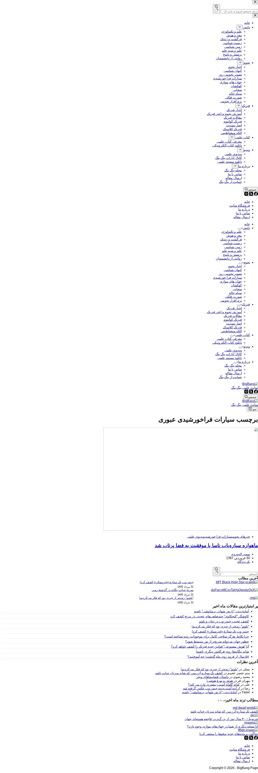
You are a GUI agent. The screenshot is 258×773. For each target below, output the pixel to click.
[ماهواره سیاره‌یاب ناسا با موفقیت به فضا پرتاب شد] (180, 529)
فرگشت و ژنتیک (231, 239)
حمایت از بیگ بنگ (230, 377)
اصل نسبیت (234, 323)
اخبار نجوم (235, 266)
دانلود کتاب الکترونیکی (227, 342)
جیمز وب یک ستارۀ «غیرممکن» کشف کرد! (167, 582)
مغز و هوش (234, 235)
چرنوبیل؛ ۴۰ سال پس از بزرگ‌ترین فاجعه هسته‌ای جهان (221, 719)
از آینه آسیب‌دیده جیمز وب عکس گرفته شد (211, 688)
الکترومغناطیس (231, 331)
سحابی (237, 289)
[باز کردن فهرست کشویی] (239, 229)
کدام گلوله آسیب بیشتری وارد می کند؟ (214, 684)
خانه (247, 201)
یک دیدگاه (243, 561)
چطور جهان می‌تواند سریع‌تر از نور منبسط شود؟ (217, 641)
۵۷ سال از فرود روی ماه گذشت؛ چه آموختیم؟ (218, 656)
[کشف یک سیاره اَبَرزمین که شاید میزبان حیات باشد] (245, 707)
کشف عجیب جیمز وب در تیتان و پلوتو (224, 621)
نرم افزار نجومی (231, 300)
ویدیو (246, 346)
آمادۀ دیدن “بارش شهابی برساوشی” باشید (221, 611)
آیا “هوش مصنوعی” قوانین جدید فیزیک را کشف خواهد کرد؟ (210, 646)
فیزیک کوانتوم (233, 319)
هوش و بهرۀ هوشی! (220, 680)
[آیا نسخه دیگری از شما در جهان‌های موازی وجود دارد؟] (251, 722)
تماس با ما (243, 213)
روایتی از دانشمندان (229, 258)
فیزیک (246, 304)
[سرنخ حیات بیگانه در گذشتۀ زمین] (234, 590)
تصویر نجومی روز (230, 274)
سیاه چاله (235, 293)
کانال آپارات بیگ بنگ (228, 354)
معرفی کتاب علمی (229, 339)
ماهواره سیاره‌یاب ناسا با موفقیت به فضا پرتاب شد (206, 545)
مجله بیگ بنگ (233, 365)
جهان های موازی (231, 281)
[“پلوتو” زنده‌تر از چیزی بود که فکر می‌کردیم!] (254, 598)
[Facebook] (255, 194)
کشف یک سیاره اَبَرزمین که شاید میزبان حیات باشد (189, 673)
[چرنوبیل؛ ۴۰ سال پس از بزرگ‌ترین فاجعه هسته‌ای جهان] (254, 715)
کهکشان (236, 285)
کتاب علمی (242, 335)
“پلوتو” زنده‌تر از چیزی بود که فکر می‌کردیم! (166, 598)
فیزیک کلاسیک (232, 327)
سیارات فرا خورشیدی (227, 277)
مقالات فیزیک (233, 316)
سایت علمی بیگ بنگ (244, 387)
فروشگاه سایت (239, 205)
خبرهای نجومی (241, 536)
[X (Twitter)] (250, 194)
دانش (246, 228)
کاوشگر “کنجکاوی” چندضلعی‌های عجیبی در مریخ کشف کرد (209, 616)
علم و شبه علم (232, 251)
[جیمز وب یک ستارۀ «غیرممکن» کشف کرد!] (237, 582)
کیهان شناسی (233, 270)
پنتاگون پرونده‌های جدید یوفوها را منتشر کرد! (228, 734)
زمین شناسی (233, 247)
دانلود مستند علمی (229, 358)
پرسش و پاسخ (232, 254)
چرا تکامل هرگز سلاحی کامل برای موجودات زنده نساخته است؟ (206, 636)
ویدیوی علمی (233, 350)
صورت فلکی (233, 296)
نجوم (246, 262)
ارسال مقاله (241, 217)
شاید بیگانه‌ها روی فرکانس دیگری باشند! (222, 651)
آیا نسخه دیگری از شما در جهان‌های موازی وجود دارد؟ (222, 726)
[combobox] (239, 574)
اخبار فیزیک (234, 308)
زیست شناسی (232, 243)
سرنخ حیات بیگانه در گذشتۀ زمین (173, 590)
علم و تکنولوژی (231, 231)
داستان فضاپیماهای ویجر (212, 677)
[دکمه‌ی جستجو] (216, 571)
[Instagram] (246, 194)
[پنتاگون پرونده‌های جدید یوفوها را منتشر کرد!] (248, 730)
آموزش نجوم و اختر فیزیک (224, 312)
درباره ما (244, 209)
